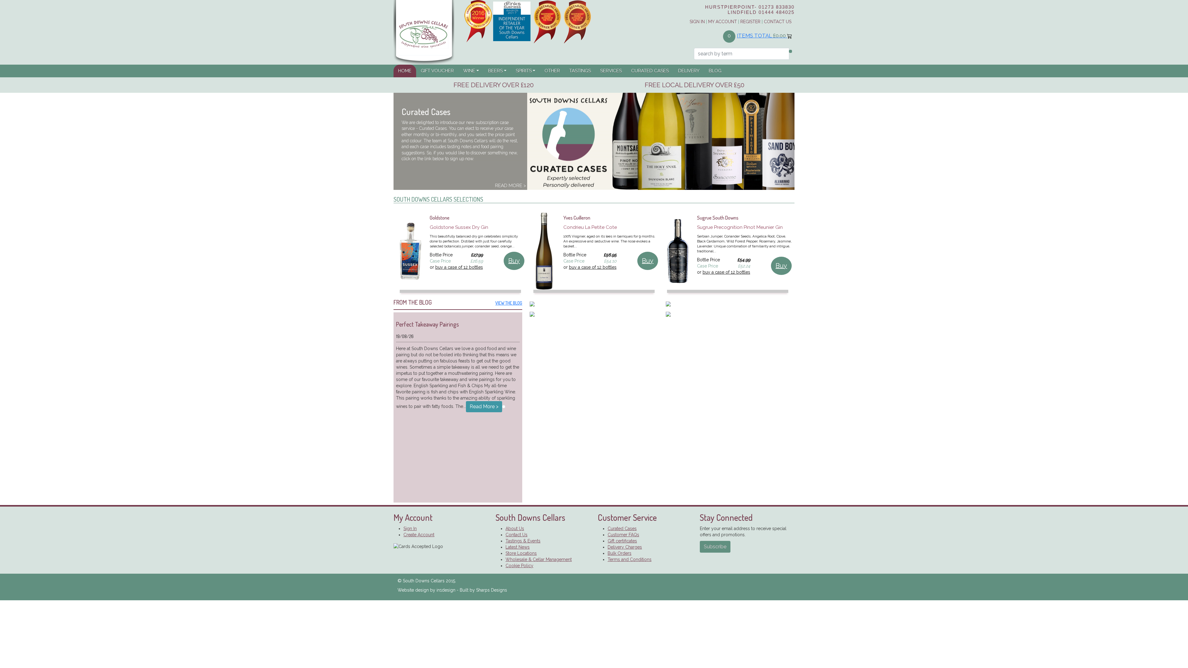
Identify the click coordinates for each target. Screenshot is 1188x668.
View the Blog (508, 303)
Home (407, 71)
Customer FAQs (623, 534)
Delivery (688, 71)
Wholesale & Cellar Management (539, 559)
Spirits (524, 71)
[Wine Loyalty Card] (730, 314)
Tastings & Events (523, 540)
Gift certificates (622, 540)
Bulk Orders (619, 553)
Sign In (410, 528)
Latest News (518, 547)
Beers (495, 71)
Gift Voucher (437, 71)
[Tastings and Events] (730, 304)
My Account (722, 21)
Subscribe (715, 547)
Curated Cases (650, 71)
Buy (514, 260)
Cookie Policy (519, 565)
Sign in (697, 21)
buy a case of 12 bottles (459, 267)
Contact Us (777, 21)
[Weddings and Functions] (594, 314)
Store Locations (521, 553)
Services (611, 71)
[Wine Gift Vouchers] (594, 304)
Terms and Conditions (630, 559)
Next (799, 256)
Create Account (418, 534)
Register (750, 21)
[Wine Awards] (528, 21)
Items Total (761, 35)
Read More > (510, 185)
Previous (388, 256)
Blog (715, 71)
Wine (469, 71)
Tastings (580, 71)
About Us (515, 528)
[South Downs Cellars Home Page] (424, 31)
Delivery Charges (625, 547)
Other (552, 71)
